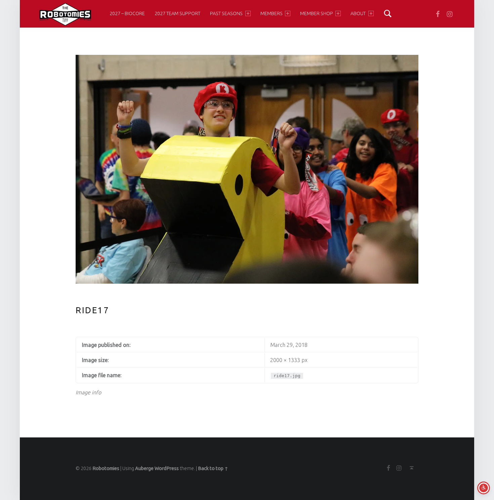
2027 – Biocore (127, 13)
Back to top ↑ (213, 468)
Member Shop (316, 13)
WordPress (167, 468)
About (358, 13)
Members (271, 13)
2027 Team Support (177, 13)
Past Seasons (226, 13)
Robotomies (105, 468)
